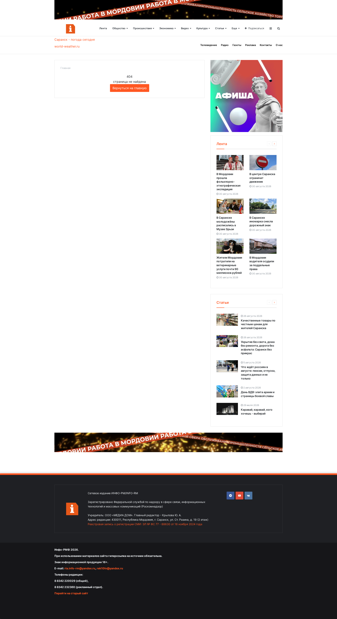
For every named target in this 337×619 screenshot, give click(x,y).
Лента (103, 28)
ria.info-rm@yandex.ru (80, 568)
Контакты (266, 45)
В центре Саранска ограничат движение (262, 177)
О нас (279, 45)
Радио (225, 45)
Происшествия (142, 28)
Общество (118, 28)
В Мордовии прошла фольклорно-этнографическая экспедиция (228, 181)
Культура (202, 28)
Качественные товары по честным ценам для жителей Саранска (258, 324)
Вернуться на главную (130, 88)
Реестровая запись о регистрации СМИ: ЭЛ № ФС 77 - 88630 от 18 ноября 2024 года (145, 524)
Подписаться (256, 28)
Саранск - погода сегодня (74, 39)
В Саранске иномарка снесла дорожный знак (261, 221)
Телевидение (208, 45)
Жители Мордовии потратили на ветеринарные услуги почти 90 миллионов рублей (229, 265)
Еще (234, 28)
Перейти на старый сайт (71, 593)
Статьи (219, 28)
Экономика (166, 28)
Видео (185, 28)
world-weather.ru (67, 46)
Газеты (236, 45)
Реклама (250, 45)
